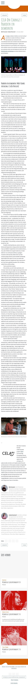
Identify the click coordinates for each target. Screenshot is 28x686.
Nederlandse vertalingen (7, 51)
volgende (4, 15)
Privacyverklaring (14, 680)
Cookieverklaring (14, 683)
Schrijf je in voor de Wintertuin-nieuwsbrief (14, 677)
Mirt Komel (4, 32)
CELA (8, 36)
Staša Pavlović (11, 32)
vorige (24, 15)
